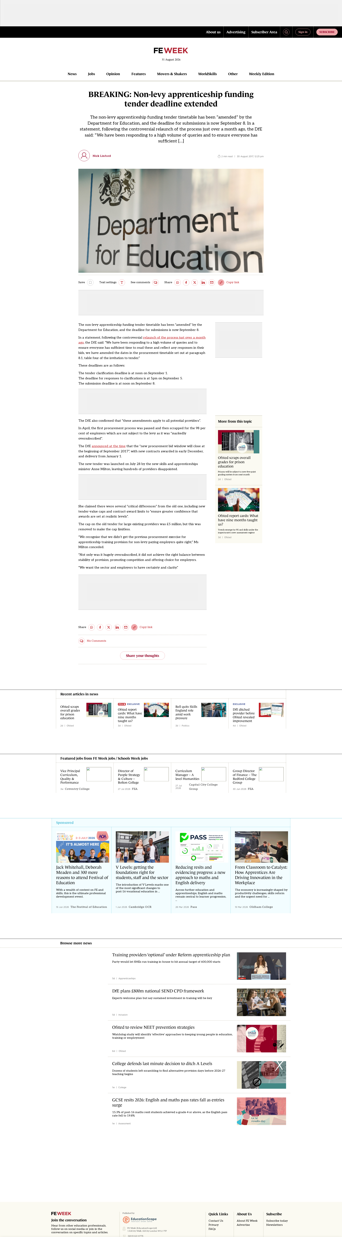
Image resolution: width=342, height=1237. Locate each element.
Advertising (235, 32)
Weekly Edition (261, 74)
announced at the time (109, 446)
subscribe (327, 31)
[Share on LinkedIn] (203, 282)
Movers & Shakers (172, 74)
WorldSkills (207, 74)
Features (138, 74)
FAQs (212, 1229)
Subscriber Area (264, 32)
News (72, 74)
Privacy (214, 1225)
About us (213, 32)
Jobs (91, 74)
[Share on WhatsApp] (177, 282)
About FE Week (247, 1221)
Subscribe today (277, 1221)
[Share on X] (194, 282)
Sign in (302, 31)
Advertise (243, 1225)
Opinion (113, 74)
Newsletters (274, 1225)
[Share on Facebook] (186, 282)
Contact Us (216, 1221)
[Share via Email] (212, 282)
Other (233, 74)
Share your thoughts (142, 656)
